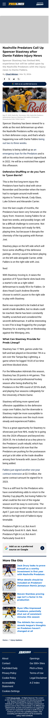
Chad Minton (12, 74)
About (5, 658)
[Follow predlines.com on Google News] (42, 548)
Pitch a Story (36, 668)
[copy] (18, 79)
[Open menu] (4, 4)
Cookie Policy (9, 677)
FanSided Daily (10, 668)
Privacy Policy (9, 673)
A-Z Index (35, 682)
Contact (6, 663)
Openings (34, 658)
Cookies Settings (11, 691)
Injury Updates (16, 640)
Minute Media (15, 698)
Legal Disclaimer (38, 677)
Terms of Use (37, 673)
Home (5, 640)
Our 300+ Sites (37, 663)
